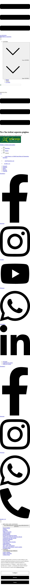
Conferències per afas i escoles (9, 538)
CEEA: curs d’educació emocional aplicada (12, 536)
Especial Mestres (6, 534)
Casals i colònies (6, 552)
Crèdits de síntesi (6, 533)
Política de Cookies (20, 567)
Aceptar (15, 582)
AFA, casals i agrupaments (9, 545)
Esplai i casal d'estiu (7, 553)
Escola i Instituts (6, 528)
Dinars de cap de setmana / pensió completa (12, 547)
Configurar (15, 572)
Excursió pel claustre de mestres (10, 535)
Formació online (6, 540)
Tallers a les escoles (7, 531)
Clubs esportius (6, 543)
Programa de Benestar (7, 539)
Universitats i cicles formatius (9, 541)
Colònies (5, 529)
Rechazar (15, 577)
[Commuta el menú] (0, 38)
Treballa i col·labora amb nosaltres (7, 144)
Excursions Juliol (6, 548)
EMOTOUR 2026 (7, 544)
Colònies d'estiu (6, 554)
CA (1, 93)
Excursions (5, 530)
